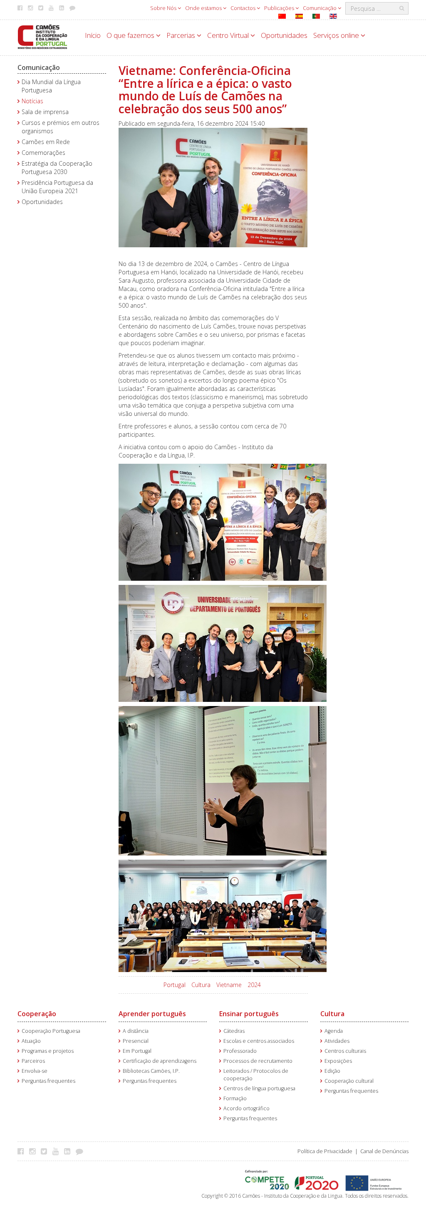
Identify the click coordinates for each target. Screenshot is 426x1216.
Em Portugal (137, 1050)
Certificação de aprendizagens (159, 1060)
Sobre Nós (164, 8)
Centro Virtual (228, 35)
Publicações (279, 8)
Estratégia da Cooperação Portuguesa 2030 (57, 167)
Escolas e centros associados (258, 1040)
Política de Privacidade (324, 1151)
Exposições (338, 1060)
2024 (254, 985)
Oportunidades (284, 35)
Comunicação (320, 8)
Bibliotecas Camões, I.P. (151, 1070)
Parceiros (33, 1060)
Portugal (174, 985)
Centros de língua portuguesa (259, 1088)
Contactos (243, 8)
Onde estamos (204, 8)
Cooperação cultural (349, 1080)
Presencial (136, 1040)
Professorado (240, 1050)
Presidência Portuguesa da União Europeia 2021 (57, 187)
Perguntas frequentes (48, 1080)
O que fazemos (131, 35)
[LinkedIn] (69, 1151)
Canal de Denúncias (384, 1151)
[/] (42, 36)
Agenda (333, 1030)
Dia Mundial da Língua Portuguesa (51, 86)
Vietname (229, 985)
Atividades (336, 1040)
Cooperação (36, 1013)
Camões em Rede (46, 142)
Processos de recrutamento (257, 1060)
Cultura (201, 985)
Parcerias (181, 35)
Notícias (32, 101)
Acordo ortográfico (246, 1108)
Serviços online (337, 35)
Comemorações (43, 153)
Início (93, 35)
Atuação (31, 1040)
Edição (332, 1070)
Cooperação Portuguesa (51, 1030)
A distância (136, 1030)
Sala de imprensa (45, 112)
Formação (235, 1098)
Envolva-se (34, 1070)
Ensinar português (249, 1013)
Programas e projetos (48, 1050)
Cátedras (234, 1030)
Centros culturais (345, 1050)
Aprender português (152, 1013)
